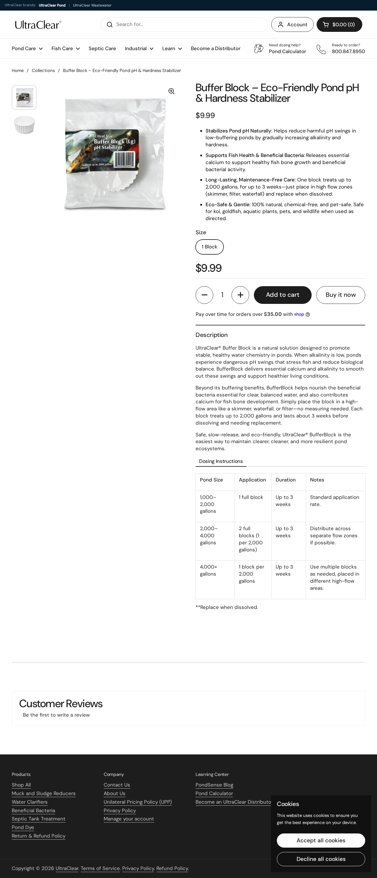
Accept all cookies (321, 840)
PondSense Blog (214, 785)
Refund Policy (172, 868)
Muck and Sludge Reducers (44, 793)
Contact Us (117, 785)
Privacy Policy (120, 810)
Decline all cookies (321, 859)
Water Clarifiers (30, 802)
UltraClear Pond (52, 5)
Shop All (21, 785)
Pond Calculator (214, 793)
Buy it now (341, 295)
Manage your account (129, 818)
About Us (114, 793)
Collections (43, 70)
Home (18, 70)
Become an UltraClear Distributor (234, 802)
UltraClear (67, 868)
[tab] (221, 461)
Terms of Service (100, 868)
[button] (339, 24)
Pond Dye (23, 827)
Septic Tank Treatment (38, 818)
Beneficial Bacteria (33, 810)
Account (297, 24)
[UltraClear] (38, 24)
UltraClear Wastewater (92, 5)
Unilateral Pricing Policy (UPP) (138, 802)
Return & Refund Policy (38, 836)
